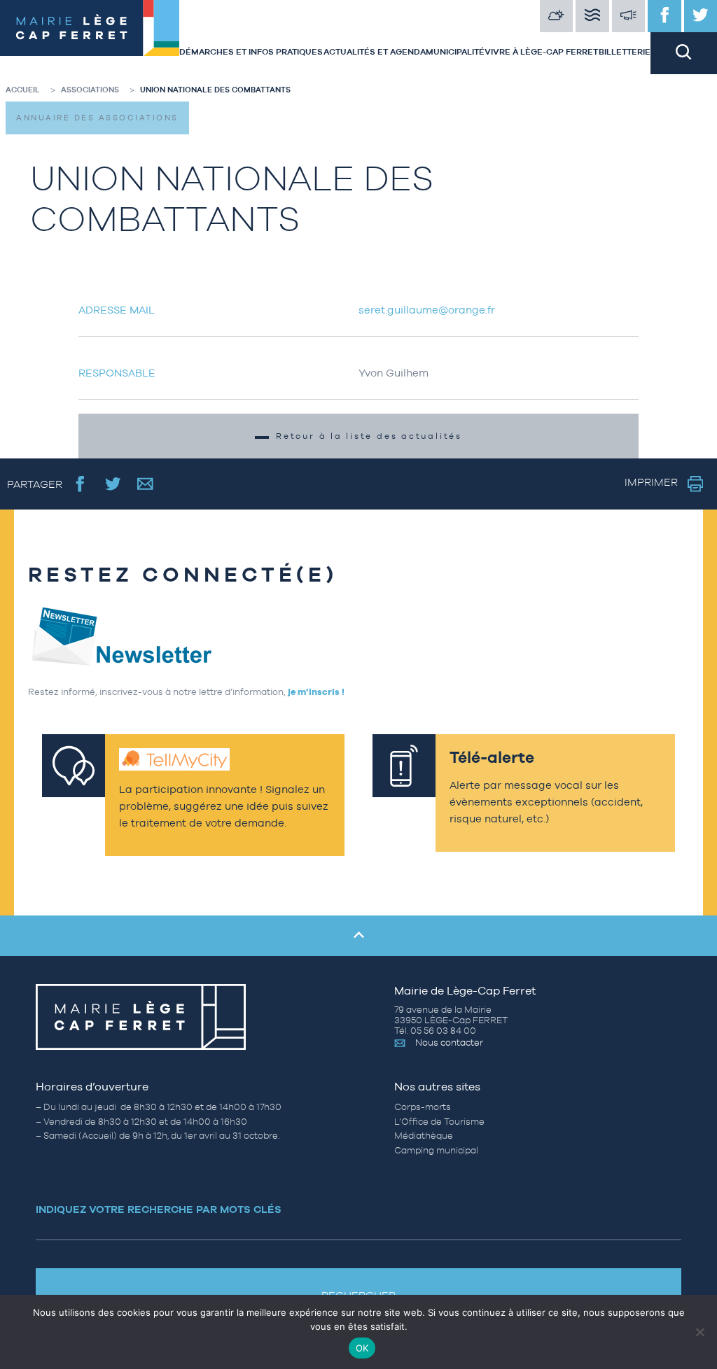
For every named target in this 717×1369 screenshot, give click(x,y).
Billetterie (624, 52)
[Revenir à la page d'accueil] (89, 37)
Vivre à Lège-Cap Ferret (541, 52)
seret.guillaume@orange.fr (426, 310)
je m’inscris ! (316, 692)
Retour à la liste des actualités (369, 436)
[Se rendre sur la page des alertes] (629, 16)
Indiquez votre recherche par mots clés (158, 1209)
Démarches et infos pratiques (251, 52)
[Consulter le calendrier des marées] (592, 16)
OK (362, 1348)
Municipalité (455, 52)
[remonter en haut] (358, 935)
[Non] (699, 1332)
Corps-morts (422, 1107)
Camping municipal (436, 1150)
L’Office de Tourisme (439, 1121)
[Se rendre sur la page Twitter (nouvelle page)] (113, 484)
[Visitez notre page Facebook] (664, 16)
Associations (90, 89)
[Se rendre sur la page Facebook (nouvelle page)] (80, 484)
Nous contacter (449, 1042)
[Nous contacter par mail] (145, 484)
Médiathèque (423, 1135)
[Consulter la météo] (556, 16)
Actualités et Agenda (374, 52)
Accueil (23, 89)
